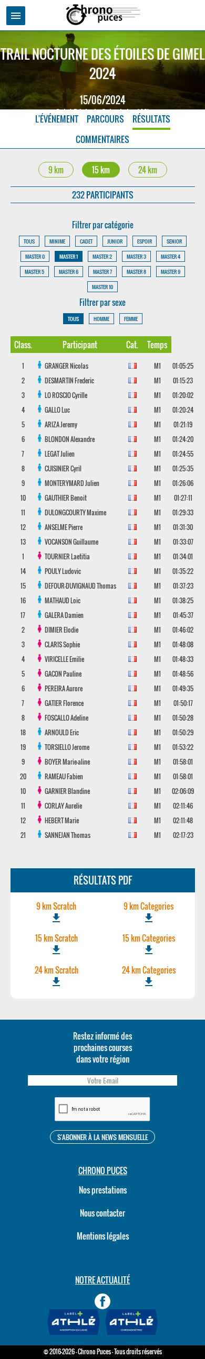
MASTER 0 (35, 256)
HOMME (101, 319)
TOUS (29, 241)
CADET (86, 241)
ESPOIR (144, 241)
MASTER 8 (136, 271)
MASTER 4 (170, 256)
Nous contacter (102, 1213)
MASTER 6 (68, 271)
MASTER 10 (102, 287)
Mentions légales (103, 1236)
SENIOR (174, 241)
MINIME (57, 241)
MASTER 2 (102, 256)
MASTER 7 (102, 271)
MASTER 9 (170, 271)
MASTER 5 (34, 271)
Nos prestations (103, 1190)
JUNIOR (114, 241)
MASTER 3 (136, 256)
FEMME (131, 319)
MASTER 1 (68, 256)
